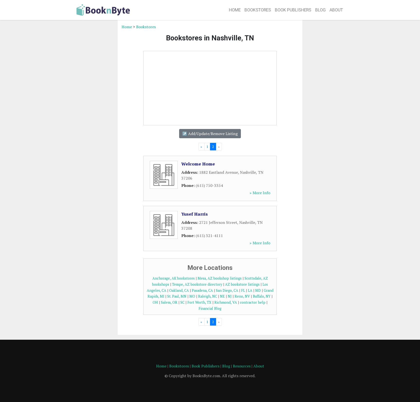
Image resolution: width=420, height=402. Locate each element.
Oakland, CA (179, 290)
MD (258, 290)
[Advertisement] (94, 97)
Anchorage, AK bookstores (173, 278)
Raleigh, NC (207, 296)
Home (235, 10)
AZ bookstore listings (242, 284)
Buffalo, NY (262, 296)
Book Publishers (293, 10)
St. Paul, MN (176, 296)
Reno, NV (242, 296)
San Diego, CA (227, 290)
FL (243, 290)
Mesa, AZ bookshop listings (220, 278)
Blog (320, 10)
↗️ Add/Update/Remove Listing (210, 133)
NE (222, 296)
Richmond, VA (225, 302)
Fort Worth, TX (199, 302)
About (336, 10)
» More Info (260, 192)
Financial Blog (210, 308)
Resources (242, 366)
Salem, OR (169, 302)
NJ (230, 296)
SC (182, 302)
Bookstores (258, 10)
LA (250, 290)
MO (192, 296)
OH (155, 302)
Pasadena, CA (202, 290)
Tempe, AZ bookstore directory (197, 284)
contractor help (252, 302)
